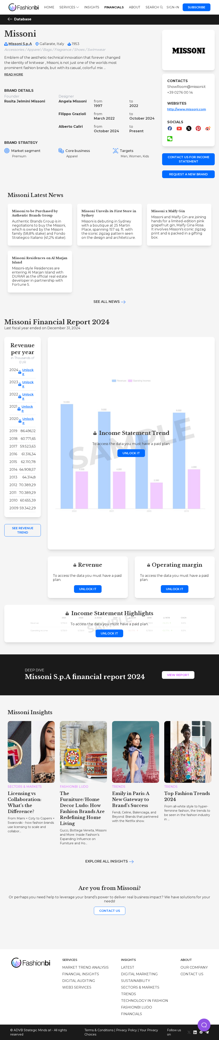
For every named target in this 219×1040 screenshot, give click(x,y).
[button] (204, 1025)
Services (67, 7)
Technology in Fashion (144, 1001)
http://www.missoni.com (186, 109)
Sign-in (173, 7)
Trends (128, 994)
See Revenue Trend (22, 530)
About (134, 7)
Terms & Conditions (98, 1030)
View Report (178, 675)
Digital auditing (78, 981)
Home (49, 7)
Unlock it (28, 372)
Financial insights (80, 974)
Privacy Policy (126, 1030)
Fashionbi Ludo (136, 1007)
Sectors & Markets (140, 987)
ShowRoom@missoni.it (186, 87)
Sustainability (135, 981)
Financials (114, 7)
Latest (127, 967)
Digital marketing (139, 974)
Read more (13, 74)
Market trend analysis (85, 967)
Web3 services (76, 987)
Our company (194, 967)
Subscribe (196, 7)
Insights (91, 7)
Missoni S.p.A (20, 44)
